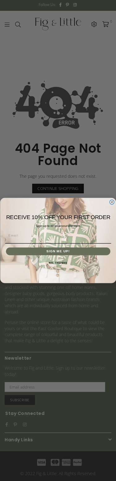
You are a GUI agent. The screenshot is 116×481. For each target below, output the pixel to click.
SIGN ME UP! (58, 251)
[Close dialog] (112, 202)
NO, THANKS (58, 263)
